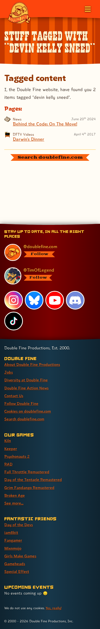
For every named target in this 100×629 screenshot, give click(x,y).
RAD (8, 464)
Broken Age (14, 495)
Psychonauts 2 (17, 456)
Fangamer (13, 540)
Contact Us (13, 395)
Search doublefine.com (24, 419)
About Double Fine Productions (32, 364)
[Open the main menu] (87, 8)
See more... (13, 503)
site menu (46, 224)
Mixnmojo (12, 548)
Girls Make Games (20, 556)
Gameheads (14, 563)
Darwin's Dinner (28, 139)
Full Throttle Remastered (26, 472)
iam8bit (11, 532)
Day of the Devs (18, 524)
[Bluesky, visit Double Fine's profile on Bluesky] (34, 300)
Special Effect (16, 571)
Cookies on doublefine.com (27, 411)
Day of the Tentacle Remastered (33, 479)
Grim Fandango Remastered (29, 487)
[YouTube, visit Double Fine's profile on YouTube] (54, 300)
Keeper (10, 448)
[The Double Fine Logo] (19, 12)
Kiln (7, 440)
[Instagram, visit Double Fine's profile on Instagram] (13, 300)
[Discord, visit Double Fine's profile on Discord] (75, 300)
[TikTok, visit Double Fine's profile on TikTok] (13, 321)
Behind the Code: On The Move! (45, 124)
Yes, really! (53, 608)
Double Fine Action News (26, 388)
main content (69, 224)
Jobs (8, 372)
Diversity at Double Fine (26, 380)
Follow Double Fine (21, 403)
